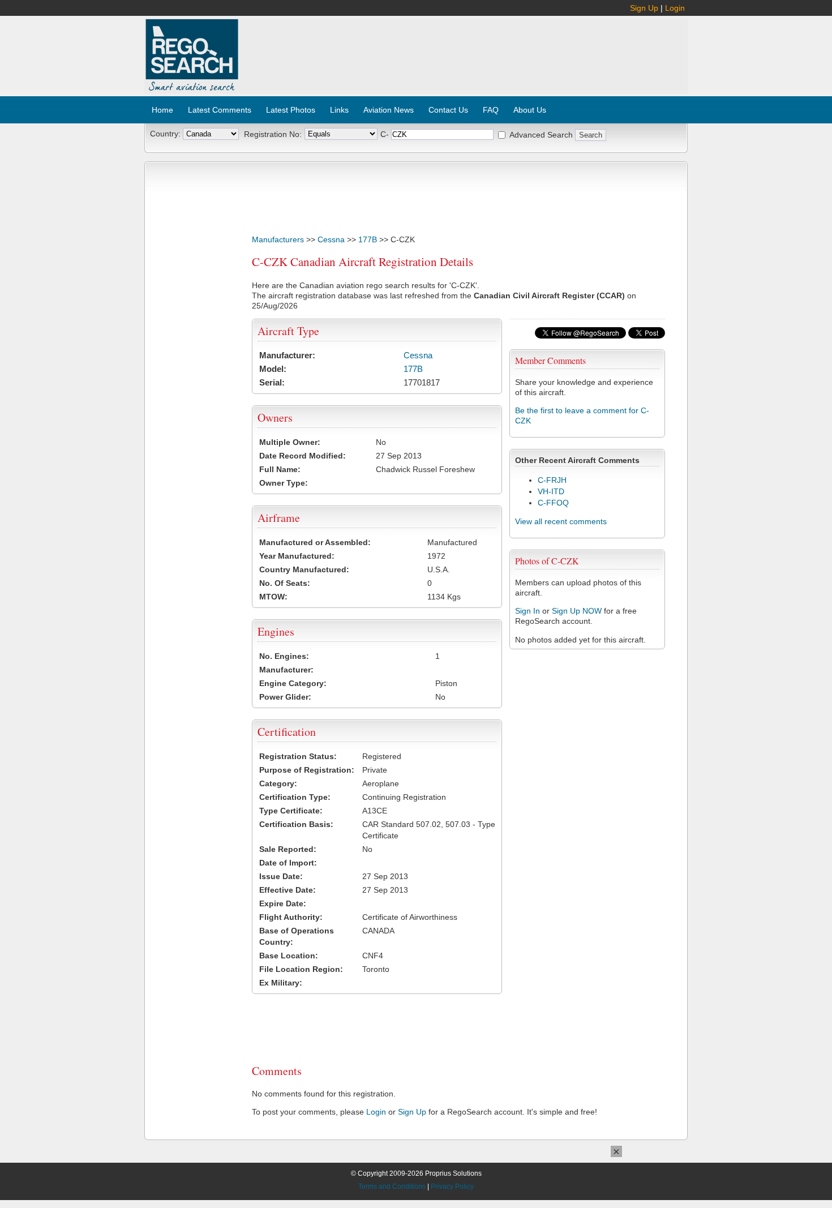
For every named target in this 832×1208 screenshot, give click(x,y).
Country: (165, 133)
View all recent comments (561, 521)
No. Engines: (284, 656)
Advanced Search (541, 134)
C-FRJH (552, 480)
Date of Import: (288, 862)
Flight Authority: (291, 917)
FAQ (491, 109)
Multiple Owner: (289, 442)
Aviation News (388, 109)
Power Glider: (285, 696)
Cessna (331, 239)
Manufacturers (278, 239)
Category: (278, 783)
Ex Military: (280, 982)
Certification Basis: (296, 824)
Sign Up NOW (577, 610)
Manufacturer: (287, 355)
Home (162, 109)
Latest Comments (219, 109)
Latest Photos (290, 109)
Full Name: (280, 469)
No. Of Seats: (284, 583)
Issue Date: (281, 876)
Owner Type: (283, 482)
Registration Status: (298, 756)
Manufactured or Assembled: (315, 542)
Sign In (527, 610)
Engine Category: (293, 683)
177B (367, 239)
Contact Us (448, 109)
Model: (272, 369)
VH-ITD (551, 491)
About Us (529, 109)
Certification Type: (295, 797)
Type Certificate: (291, 810)
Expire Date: (282, 903)
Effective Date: (287, 889)
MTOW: (273, 596)
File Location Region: (301, 969)
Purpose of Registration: (306, 769)
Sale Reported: (287, 849)
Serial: (272, 382)
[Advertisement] (464, 49)
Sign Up (644, 7)
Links (339, 109)
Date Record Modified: (302, 455)
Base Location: (288, 955)
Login (675, 7)
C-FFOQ (553, 502)
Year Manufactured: (296, 555)
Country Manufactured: (304, 569)
